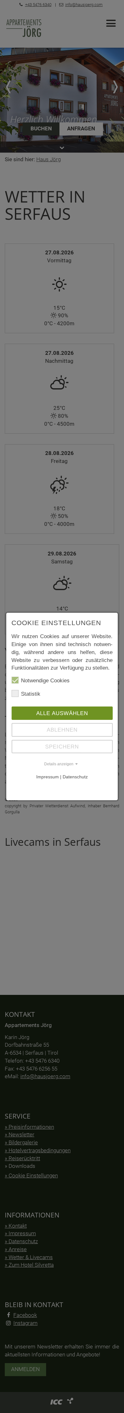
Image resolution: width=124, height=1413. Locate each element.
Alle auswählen (62, 713)
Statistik (30, 694)
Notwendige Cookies (45, 680)
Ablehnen (62, 730)
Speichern (62, 746)
